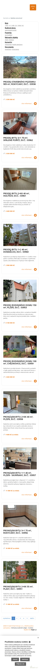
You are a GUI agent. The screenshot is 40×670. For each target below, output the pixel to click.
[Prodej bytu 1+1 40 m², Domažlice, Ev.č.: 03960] (20, 235)
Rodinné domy (10, 28)
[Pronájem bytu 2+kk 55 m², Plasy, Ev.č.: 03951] (20, 572)
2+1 (16, 25)
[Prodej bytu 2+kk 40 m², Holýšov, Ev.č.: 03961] (20, 179)
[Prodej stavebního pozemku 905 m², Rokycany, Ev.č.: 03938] (20, 67)
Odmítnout (25, 659)
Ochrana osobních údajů (19, 628)
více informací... (27, 103)
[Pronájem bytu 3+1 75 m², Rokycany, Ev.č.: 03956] (20, 516)
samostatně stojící (10, 30)
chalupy (11, 40)
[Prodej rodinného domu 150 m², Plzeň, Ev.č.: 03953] (20, 291)
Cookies (30, 628)
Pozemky (8, 33)
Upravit (15, 659)
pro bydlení (8, 35)
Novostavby (9, 47)
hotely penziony (17, 44)
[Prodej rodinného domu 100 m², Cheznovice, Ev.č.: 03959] (20, 347)
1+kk (6, 25)
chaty (6, 40)
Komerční (8, 42)
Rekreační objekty (11, 37)
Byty (6, 23)
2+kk (12, 25)
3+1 (23, 25)
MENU (33, 6)
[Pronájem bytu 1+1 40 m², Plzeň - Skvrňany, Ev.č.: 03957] (20, 458)
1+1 (10, 25)
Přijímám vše (20, 664)
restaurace (8, 44)
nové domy (15, 49)
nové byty (8, 49)
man (34, 630)
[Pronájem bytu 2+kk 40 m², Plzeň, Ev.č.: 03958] (20, 402)
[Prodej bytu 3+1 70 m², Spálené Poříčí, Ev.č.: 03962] (20, 123)
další (31, 618)
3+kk (19, 25)
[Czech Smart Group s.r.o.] (10, 8)
